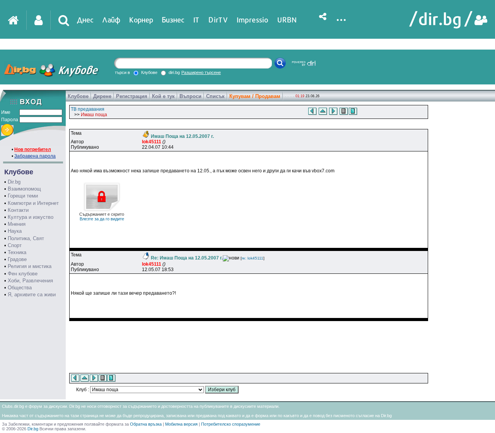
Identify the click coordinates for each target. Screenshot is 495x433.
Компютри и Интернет (33, 203)
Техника (17, 252)
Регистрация (131, 96)
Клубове (78, 96)
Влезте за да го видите (101, 216)
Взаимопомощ (24, 189)
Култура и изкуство (30, 217)
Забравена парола (35, 156)
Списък (215, 96)
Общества (20, 287)
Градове (17, 259)
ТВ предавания (87, 109)
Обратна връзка (146, 424)
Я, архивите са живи (32, 294)
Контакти (18, 210)
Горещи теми (23, 196)
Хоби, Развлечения (30, 281)
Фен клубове (23, 274)
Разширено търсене (201, 72)
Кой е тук (163, 96)
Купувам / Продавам (254, 96)
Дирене (102, 96)
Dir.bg (14, 182)
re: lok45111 (252, 258)
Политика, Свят (26, 238)
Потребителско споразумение (230, 424)
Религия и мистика (29, 266)
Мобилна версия (181, 424)
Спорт (15, 245)
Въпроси (190, 96)
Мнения (17, 224)
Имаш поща (94, 114)
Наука (15, 231)
